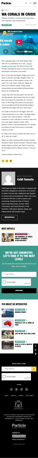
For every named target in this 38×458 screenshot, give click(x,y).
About (6, 395)
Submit (33, 369)
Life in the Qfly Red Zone (25, 334)
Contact (13, 395)
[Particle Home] (6, 3)
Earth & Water (6, 25)
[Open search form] (30, 3)
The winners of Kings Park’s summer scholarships (23, 239)
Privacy (21, 395)
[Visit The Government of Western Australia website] (18, 404)
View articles (9, 217)
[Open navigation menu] (34, 3)
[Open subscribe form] (25, 3)
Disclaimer (29, 395)
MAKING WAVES (20, 312)
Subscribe (19, 291)
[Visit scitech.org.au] (19, 436)
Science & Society (21, 234)
